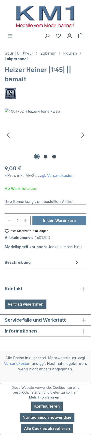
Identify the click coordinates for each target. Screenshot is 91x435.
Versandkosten (17, 363)
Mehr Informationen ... (45, 397)
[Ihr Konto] (69, 35)
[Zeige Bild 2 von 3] (45, 156)
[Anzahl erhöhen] (26, 220)
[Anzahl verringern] (9, 220)
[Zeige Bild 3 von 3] (54, 156)
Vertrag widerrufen (25, 304)
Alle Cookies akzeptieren (47, 428)
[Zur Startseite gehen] (45, 16)
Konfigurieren (47, 406)
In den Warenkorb (59, 220)
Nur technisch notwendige (47, 417)
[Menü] (10, 35)
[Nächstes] (82, 134)
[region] (45, 135)
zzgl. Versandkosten (56, 175)
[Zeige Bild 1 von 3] (37, 156)
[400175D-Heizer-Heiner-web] (45, 135)
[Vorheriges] (8, 134)
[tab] (42, 262)
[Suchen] (47, 35)
